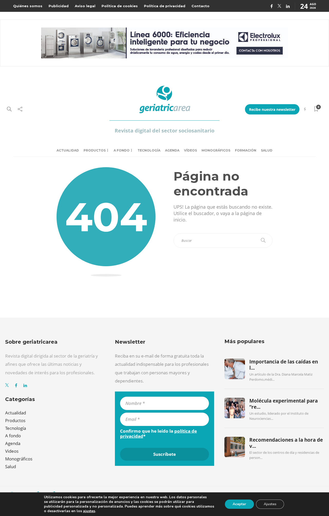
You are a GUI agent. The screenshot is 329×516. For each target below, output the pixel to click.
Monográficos (216, 150)
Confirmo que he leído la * (158, 434)
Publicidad (59, 6)
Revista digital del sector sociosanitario (164, 130)
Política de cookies (120, 6)
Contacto (200, 6)
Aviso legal (85, 6)
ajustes (89, 511)
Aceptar (239, 504)
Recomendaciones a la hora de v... (286, 443)
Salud (266, 150)
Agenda (172, 150)
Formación (245, 150)
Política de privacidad (164, 6)
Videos (12, 451)
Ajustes (270, 504)
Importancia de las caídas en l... (283, 365)
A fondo (122, 150)
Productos (95, 150)
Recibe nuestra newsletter (272, 109)
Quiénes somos (27, 6)
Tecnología (149, 150)
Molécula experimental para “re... (283, 404)
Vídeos (190, 150)
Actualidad (68, 150)
